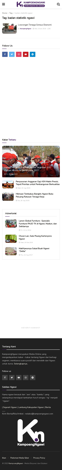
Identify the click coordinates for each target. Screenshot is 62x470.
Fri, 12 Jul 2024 (25, 230)
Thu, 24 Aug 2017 (26, 255)
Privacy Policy (39, 458)
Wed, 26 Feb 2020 (26, 243)
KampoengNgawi (25, 29)
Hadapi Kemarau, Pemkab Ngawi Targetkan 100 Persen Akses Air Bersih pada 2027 (27, 169)
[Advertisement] (31, 101)
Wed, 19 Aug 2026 (23, 188)
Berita (48, 407)
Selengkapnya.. (21, 363)
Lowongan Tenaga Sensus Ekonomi (34, 24)
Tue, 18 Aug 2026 (23, 201)
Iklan (4, 458)
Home (4, 13)
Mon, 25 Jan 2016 (40, 29)
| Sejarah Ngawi (9, 407)
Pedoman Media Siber (19, 458)
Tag (10, 13)
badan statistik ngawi (23, 13)
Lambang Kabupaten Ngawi (31, 407)
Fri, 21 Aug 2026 (11, 174)
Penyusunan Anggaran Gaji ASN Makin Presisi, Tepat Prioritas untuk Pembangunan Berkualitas (38, 183)
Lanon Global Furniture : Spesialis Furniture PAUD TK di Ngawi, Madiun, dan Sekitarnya (38, 223)
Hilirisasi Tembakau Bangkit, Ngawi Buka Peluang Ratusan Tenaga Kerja (34, 195)
